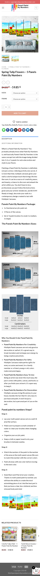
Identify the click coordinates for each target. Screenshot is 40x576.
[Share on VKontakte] (24, 130)
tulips (35, 125)
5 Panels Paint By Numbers (19, 67)
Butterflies (8, 125)
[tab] (20, 139)
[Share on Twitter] (12, 130)
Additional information (12, 143)
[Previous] (5, 34)
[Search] (36, 8)
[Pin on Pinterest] (20, 130)
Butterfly (15, 125)
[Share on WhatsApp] (4, 130)
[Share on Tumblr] (32, 130)
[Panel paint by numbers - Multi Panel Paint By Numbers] (20, 8)
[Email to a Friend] (16, 130)
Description (7, 139)
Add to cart (20, 113)
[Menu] (3, 7)
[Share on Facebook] (8, 130)
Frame (4, 99)
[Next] (35, 34)
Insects (26, 125)
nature (31, 125)
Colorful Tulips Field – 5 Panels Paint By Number (10, 545)
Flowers (5, 69)
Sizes (4, 93)
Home (4, 67)
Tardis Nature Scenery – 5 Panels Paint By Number (29, 546)
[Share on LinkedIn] (28, 130)
